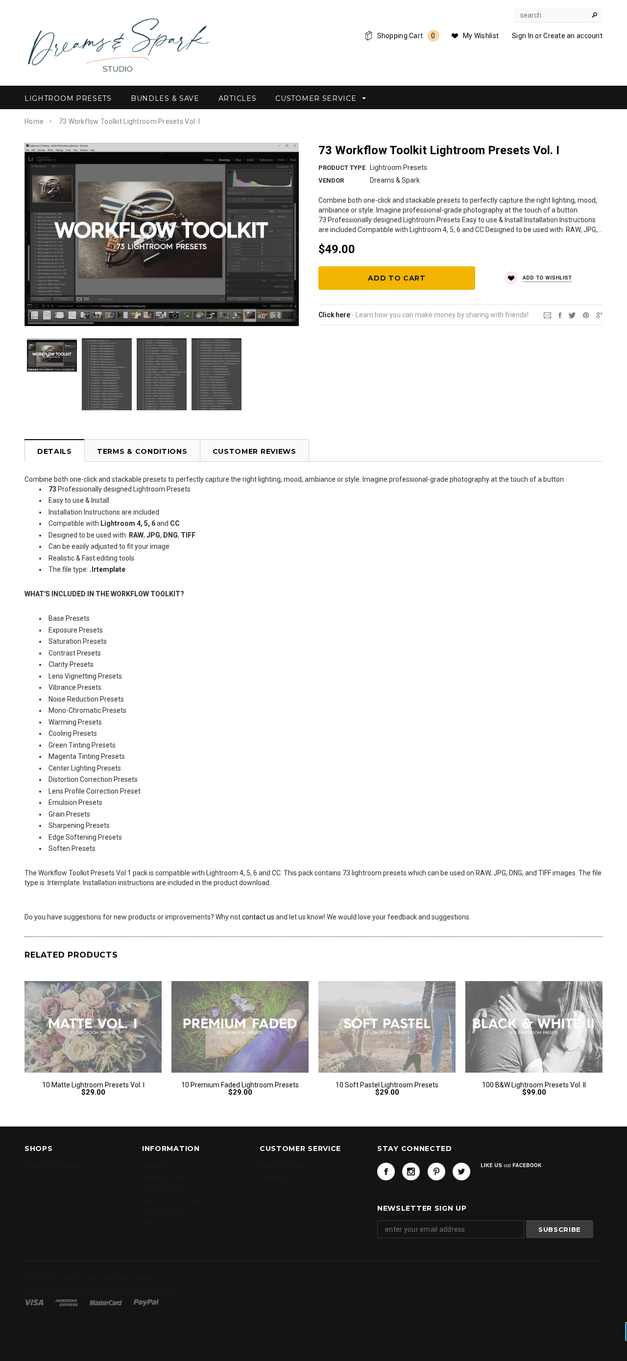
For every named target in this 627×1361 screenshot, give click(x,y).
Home (34, 121)
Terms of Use (163, 1177)
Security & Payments (175, 1200)
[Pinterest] (586, 314)
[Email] (547, 314)
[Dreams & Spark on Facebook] (386, 1171)
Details (54, 451)
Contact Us (277, 1177)
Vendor (331, 180)
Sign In (522, 36)
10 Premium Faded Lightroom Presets (240, 1085)
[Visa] (34, 1302)
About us (156, 1166)
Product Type (341, 167)
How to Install (281, 1166)
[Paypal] (146, 1302)
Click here (334, 315)
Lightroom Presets (54, 1166)
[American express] (66, 1302)
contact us (258, 917)
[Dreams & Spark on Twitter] (461, 1171)
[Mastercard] (106, 1302)
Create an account (573, 36)
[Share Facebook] (559, 314)
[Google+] (599, 314)
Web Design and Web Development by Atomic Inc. (103, 1292)
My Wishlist (481, 36)
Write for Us (161, 1223)
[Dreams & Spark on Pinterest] (436, 1171)
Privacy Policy (164, 1189)
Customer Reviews (254, 451)
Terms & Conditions (142, 451)
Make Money (162, 1212)
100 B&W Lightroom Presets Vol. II (534, 1085)
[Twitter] (572, 314)
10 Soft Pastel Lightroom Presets (387, 1085)
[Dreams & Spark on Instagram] (411, 1171)
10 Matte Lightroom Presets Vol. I (93, 1085)
